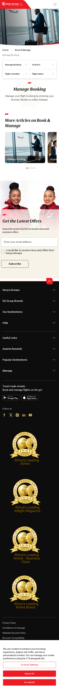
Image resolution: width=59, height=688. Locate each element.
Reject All (29, 673)
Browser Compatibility (13, 638)
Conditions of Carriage (13, 628)
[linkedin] (24, 415)
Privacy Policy (9, 623)
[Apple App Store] (29, 397)
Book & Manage (23, 50)
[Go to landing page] (12, 5)
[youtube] (30, 415)
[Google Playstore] (10, 397)
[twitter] (11, 415)
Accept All (29, 682)
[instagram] (17, 415)
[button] (16, 64)
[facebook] (4, 415)
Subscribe (15, 263)
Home (5, 50)
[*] (37, 415)
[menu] (54, 4)
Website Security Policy (14, 633)
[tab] (27, 168)
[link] (25, 147)
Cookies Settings (29, 665)
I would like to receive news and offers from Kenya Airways (30, 252)
